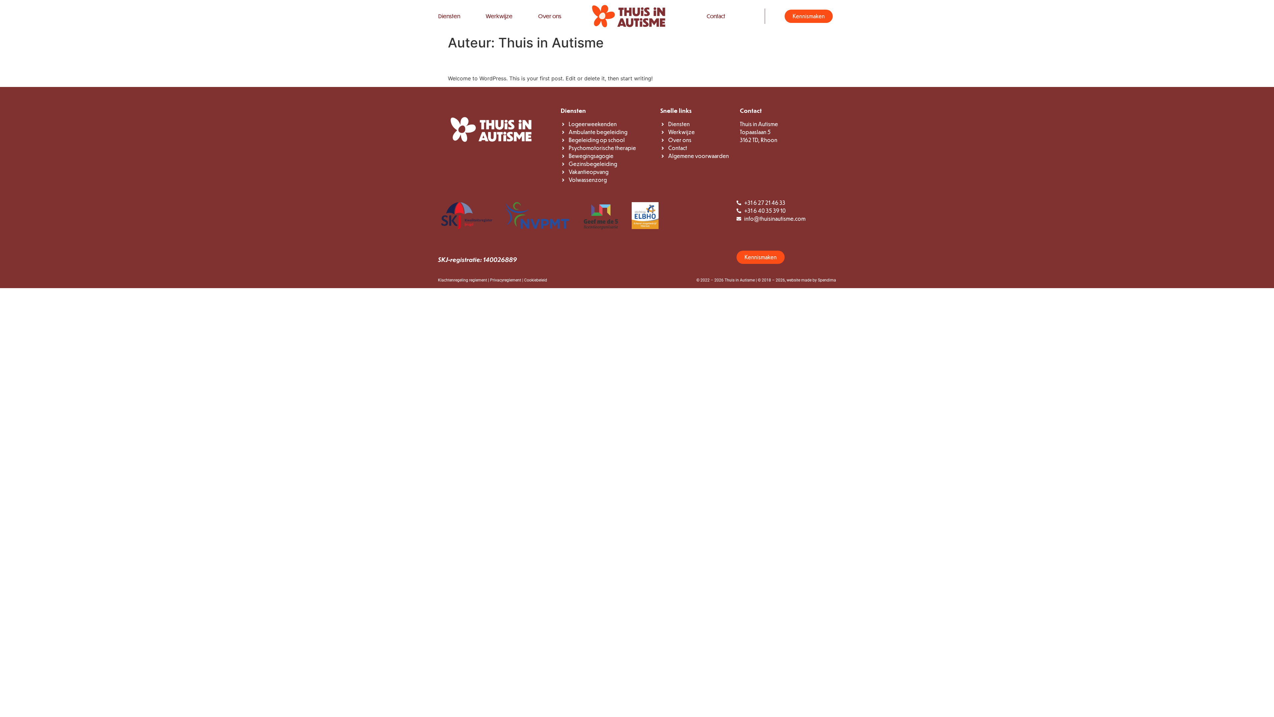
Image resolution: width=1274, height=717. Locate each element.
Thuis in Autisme (740, 280)
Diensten (449, 16)
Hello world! (477, 62)
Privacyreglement (505, 280)
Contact (716, 16)
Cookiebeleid (535, 280)
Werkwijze (499, 16)
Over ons (549, 16)
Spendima (827, 280)
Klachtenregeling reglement (462, 280)
